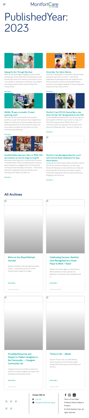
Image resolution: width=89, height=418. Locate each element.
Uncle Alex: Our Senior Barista (58, 72)
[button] (3, 4)
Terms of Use (69, 399)
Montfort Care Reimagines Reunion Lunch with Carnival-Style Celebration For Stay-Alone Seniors (63, 158)
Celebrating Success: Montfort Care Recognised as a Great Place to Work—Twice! (64, 260)
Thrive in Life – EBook (60, 353)
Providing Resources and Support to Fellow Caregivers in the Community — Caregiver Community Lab (23, 358)
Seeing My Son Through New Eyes (18, 72)
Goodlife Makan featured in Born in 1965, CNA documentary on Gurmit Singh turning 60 (23, 156)
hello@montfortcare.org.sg (45, 402)
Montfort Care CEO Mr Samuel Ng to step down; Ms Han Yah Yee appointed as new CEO (65, 113)
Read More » (8, 91)
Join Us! (38, 399)
